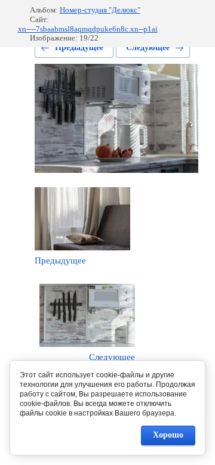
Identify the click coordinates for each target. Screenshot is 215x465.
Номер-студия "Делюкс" (100, 9)
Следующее (148, 47)
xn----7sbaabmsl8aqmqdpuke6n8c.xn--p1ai (88, 28)
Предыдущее (79, 47)
